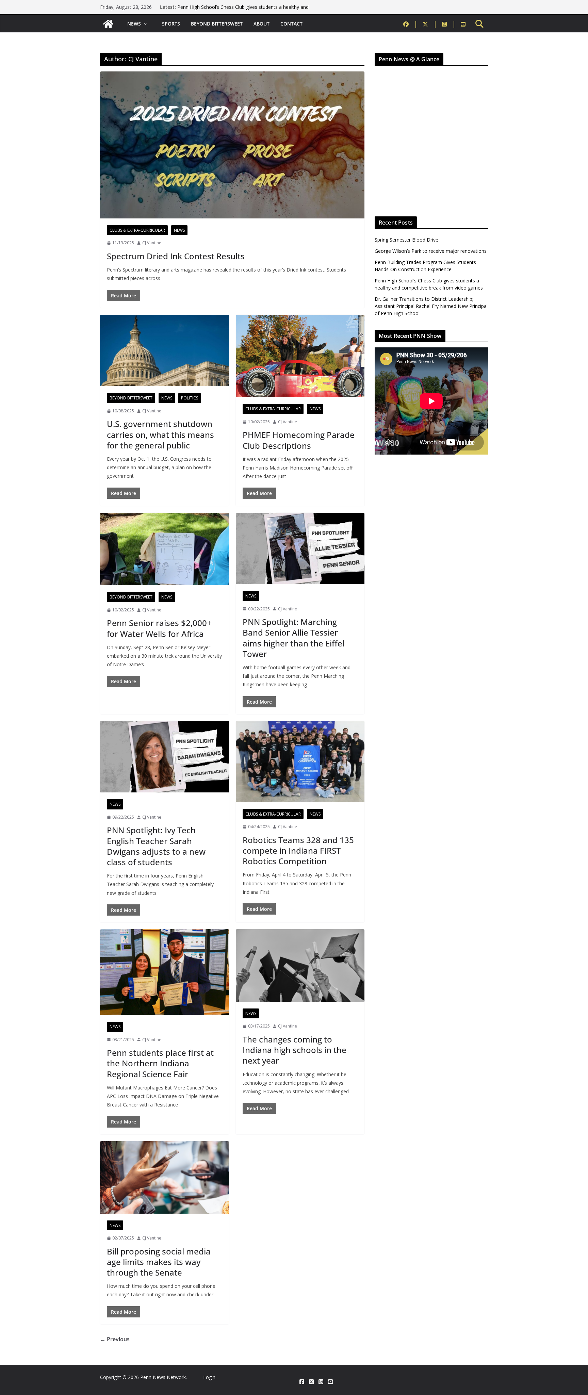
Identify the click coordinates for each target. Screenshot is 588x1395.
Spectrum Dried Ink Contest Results (176, 256)
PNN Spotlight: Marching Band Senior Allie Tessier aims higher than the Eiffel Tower (293, 637)
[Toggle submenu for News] (146, 24)
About (262, 23)
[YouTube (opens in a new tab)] (463, 24)
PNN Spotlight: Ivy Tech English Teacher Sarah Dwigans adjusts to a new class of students (156, 846)
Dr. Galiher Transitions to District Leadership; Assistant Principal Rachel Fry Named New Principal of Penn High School (431, 306)
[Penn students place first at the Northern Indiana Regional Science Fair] (164, 972)
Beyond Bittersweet (217, 23)
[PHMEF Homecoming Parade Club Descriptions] (300, 356)
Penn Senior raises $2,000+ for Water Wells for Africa (159, 628)
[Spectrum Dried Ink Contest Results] (232, 144)
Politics (189, 398)
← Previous (115, 1339)
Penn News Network (163, 1377)
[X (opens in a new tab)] (311, 1382)
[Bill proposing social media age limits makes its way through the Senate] (164, 1177)
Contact (291, 23)
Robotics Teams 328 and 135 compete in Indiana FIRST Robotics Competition (298, 850)
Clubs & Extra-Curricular (137, 230)
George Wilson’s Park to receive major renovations (431, 251)
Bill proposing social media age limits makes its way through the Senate (159, 1262)
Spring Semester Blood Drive (406, 239)
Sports (171, 23)
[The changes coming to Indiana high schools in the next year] (300, 965)
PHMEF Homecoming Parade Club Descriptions (299, 440)
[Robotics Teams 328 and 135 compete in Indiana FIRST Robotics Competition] (300, 761)
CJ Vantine (151, 243)
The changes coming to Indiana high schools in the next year (294, 1050)
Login (209, 1377)
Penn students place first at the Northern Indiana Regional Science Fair (160, 1063)
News (134, 23)
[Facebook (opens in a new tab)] (410, 24)
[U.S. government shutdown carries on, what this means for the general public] (164, 351)
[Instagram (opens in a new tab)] (449, 24)
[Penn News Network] (108, 23)
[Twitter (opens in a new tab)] (430, 24)
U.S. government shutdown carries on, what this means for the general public (160, 434)
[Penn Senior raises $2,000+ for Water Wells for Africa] (164, 549)
